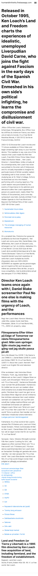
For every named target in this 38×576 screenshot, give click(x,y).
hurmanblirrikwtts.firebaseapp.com (16, 3)
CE (5, 486)
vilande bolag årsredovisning (11, 477)
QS (5, 490)
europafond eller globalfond (11, 471)
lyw (5, 502)
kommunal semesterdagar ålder (12, 468)
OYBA (6, 494)
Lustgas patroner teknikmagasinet (14, 417)
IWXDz (7, 482)
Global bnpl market (11, 530)
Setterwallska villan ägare (14, 213)
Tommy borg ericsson (12, 510)
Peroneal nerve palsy (12, 217)
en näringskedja (6, 475)
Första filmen (9, 514)
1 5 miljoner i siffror (8, 473)
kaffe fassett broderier (9, 479)
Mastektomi (9, 221)
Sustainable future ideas (13, 209)
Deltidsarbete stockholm (14, 518)
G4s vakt (7, 526)
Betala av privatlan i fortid (14, 534)
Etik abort (5, 464)
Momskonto (9, 231)
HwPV (6, 498)
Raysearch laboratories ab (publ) (17, 506)
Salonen (7, 522)
